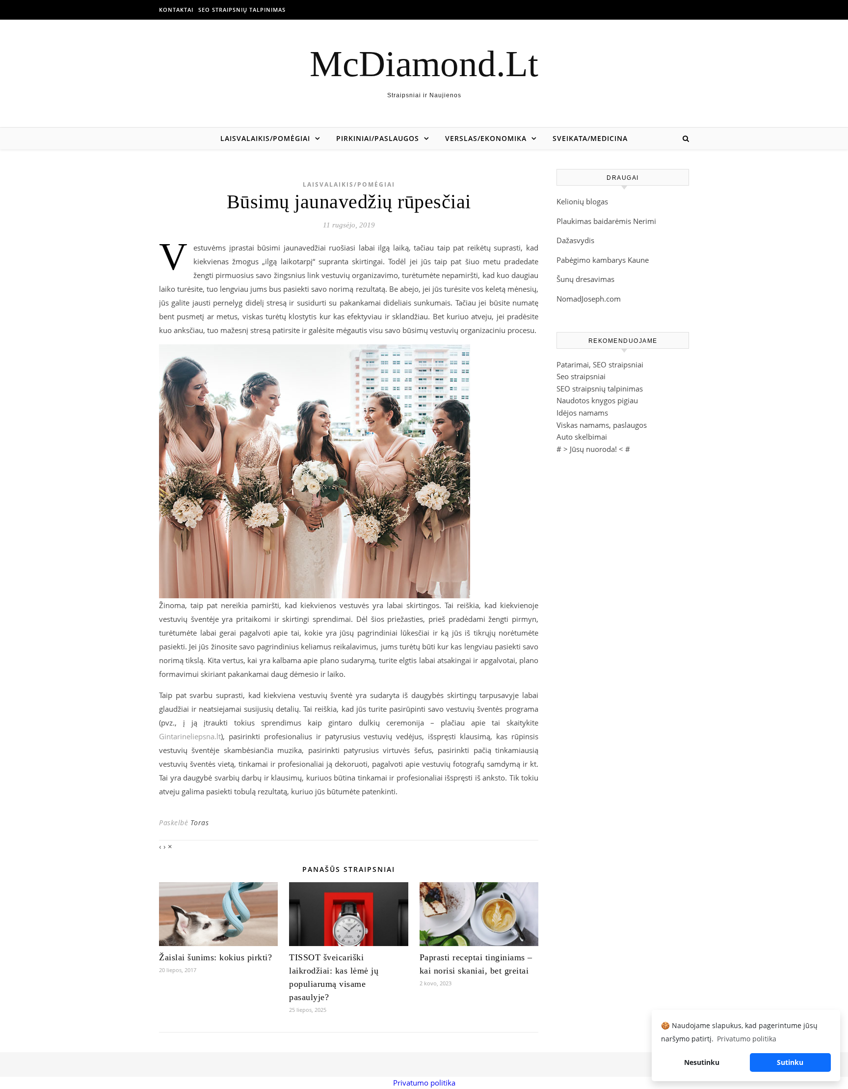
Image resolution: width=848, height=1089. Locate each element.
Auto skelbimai (581, 437)
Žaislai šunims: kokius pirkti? (215, 957)
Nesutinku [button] (701, 1062)
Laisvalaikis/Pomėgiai (265, 138)
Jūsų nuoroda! (593, 449)
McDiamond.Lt (424, 63)
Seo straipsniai (581, 376)
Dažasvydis (575, 240)
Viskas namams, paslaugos (601, 425)
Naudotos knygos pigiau (597, 400)
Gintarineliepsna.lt (190, 736)
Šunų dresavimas (585, 279)
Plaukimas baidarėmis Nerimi (606, 221)
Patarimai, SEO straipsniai (599, 364)
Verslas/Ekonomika (486, 138)
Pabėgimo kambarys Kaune (602, 260)
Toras (199, 822)
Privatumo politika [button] (746, 1038)
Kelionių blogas (582, 201)
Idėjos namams (582, 413)
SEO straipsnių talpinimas (242, 9)
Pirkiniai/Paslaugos (377, 138)
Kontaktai (176, 9)
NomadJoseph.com (588, 299)
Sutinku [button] (790, 1062)
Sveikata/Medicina (590, 138)
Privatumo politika (424, 1083)
